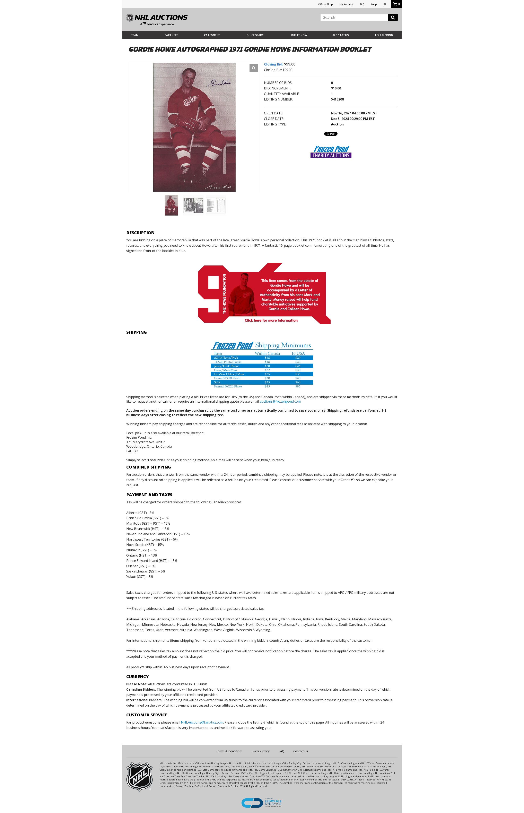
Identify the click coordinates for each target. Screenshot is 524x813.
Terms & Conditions (229, 751)
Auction (337, 124)
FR (385, 4)
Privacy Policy (261, 751)
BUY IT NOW (299, 35)
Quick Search (255, 35)
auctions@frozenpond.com (280, 401)
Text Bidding (384, 35)
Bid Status (341, 35)
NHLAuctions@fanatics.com (202, 722)
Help (374, 4)
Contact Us (300, 751)
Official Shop (325, 4)
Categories (212, 35)
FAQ (362, 4)
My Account (346, 4)
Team (135, 35)
